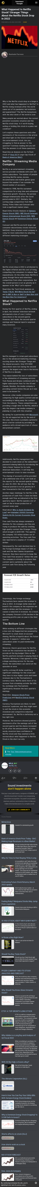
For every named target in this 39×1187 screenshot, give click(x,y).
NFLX (11, 763)
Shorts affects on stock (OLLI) (14, 1134)
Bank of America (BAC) (12, 157)
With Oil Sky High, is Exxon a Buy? (15, 1062)
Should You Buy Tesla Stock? (14, 954)
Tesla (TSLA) (8, 292)
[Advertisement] (19, 78)
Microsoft (33, 415)
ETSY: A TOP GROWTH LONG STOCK (17, 1011)
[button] (36, 1183)
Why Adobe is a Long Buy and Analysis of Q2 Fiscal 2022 (19, 1036)
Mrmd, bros (6, 822)
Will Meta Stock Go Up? (25, 292)
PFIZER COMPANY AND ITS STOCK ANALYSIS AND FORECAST (16, 972)
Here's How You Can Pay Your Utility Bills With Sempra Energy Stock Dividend (18, 1096)
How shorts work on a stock (13, 1144)
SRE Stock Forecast (29, 213)
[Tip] (36, 778)
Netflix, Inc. (13, 766)
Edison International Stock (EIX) (16, 216)
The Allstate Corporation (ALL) (14, 1079)
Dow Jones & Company (11, 1171)
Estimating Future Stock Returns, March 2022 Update (18, 883)
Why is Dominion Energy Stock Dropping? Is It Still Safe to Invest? (19, 1116)
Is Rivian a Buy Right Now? (13, 937)
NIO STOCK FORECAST (11, 1155)
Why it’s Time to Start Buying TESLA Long (19, 858)
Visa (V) (14, 155)
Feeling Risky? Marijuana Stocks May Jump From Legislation (19, 902)
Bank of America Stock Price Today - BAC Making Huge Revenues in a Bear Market (19, 839)
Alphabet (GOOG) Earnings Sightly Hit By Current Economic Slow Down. (19, 515)
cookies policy (21, 1185)
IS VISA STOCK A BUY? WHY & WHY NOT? (19, 921)
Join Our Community (20, 810)
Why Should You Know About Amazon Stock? (17, 991)
